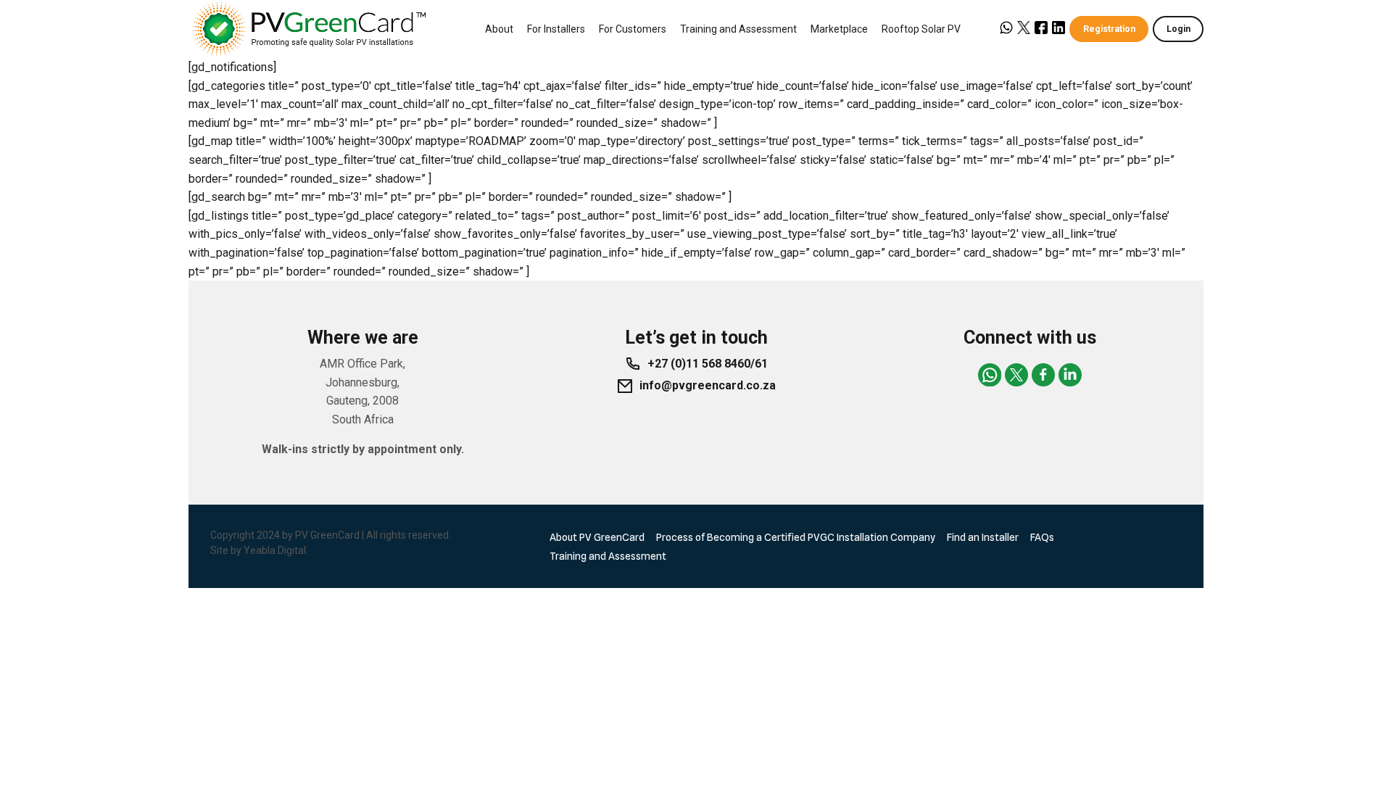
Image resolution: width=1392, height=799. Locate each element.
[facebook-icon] (1043, 374)
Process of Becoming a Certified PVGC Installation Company (795, 537)
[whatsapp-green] (989, 374)
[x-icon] (1016, 374)
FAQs (1042, 537)
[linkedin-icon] (1070, 374)
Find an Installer (983, 537)
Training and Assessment (738, 29)
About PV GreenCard (597, 537)
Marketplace (839, 29)
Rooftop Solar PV (921, 29)
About (499, 29)
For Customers (632, 29)
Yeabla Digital (275, 550)
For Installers (556, 29)
